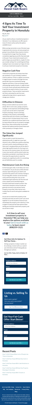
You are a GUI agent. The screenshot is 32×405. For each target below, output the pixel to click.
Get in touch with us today (17, 223)
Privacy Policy (25, 389)
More (21, 16)
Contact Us (18, 387)
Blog (16, 391)
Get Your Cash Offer (13, 16)
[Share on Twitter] (6, 233)
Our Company (9, 389)
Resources (17, 389)
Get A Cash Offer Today (8, 387)
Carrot (25, 403)
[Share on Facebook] (3, 233)
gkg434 (6, 36)
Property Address (11, 261)
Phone (8, 267)
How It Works (26, 387)
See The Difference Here (16, 307)
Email (8, 273)
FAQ (4, 389)
